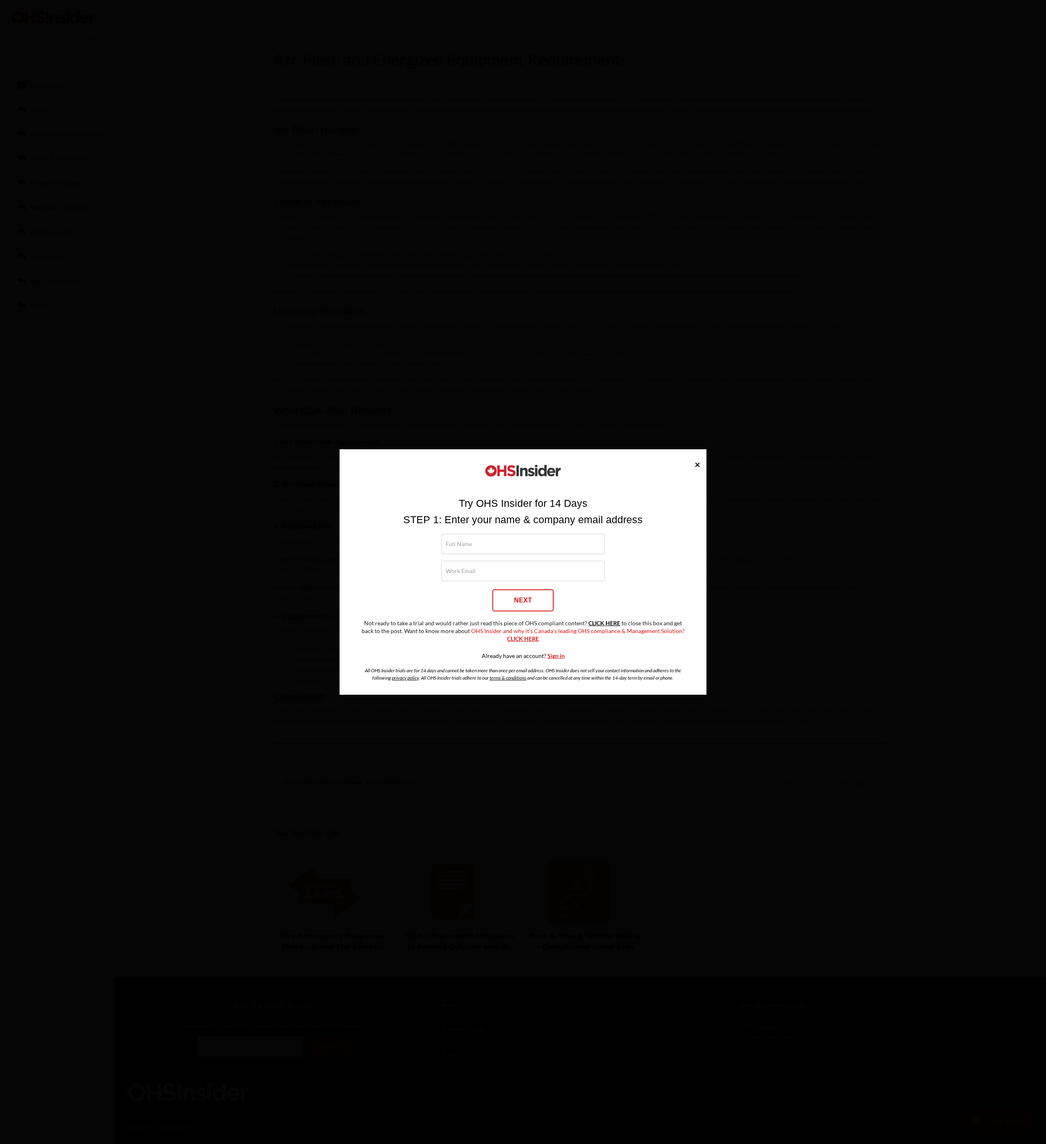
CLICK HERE (604, 623)
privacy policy (405, 678)
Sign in (556, 656)
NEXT (523, 600)
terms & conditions (507, 678)
